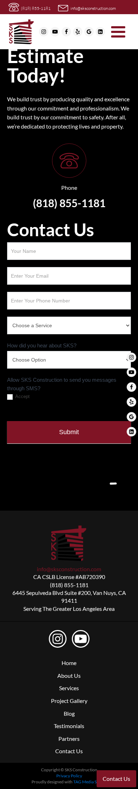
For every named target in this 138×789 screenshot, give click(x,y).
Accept (22, 396)
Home (69, 662)
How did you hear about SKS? (41, 345)
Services (69, 688)
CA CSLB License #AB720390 (69, 576)
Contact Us (69, 751)
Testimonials (69, 725)
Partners (69, 738)
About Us (69, 675)
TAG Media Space (89, 781)
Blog (69, 713)
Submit (69, 432)
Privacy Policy (69, 775)
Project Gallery (69, 700)
